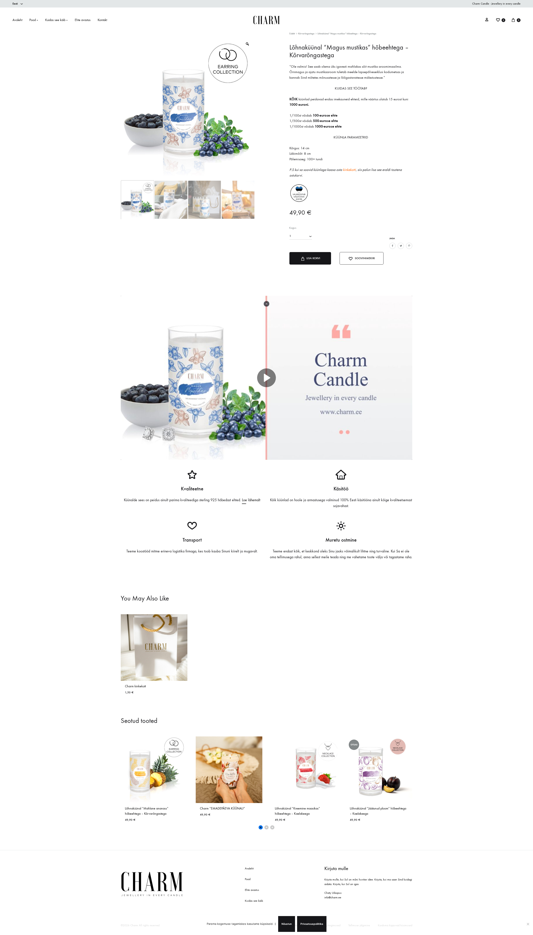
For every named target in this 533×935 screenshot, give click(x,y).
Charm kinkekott (135, 686)
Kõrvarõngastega (306, 33)
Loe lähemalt (251, 500)
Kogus (292, 228)
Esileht (292, 33)
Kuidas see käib (56, 20)
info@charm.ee (332, 897)
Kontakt (102, 20)
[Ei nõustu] (528, 924)
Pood (33, 20)
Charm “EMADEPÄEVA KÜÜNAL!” (222, 808)
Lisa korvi (313, 258)
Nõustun (286, 923)
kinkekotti (349, 170)
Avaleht (17, 20)
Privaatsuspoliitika (311, 923)
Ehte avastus (83, 20)
